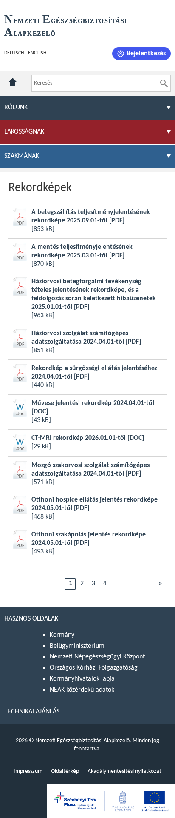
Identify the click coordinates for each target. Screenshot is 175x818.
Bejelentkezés (146, 53)
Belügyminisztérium (77, 646)
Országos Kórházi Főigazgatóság (94, 667)
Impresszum (28, 771)
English (37, 53)
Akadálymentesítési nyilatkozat (124, 771)
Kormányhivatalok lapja (82, 678)
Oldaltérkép (65, 771)
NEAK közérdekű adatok (82, 690)
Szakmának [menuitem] (21, 156)
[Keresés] (164, 83)
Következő (160, 583)
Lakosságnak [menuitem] (24, 131)
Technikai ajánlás (31, 711)
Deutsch (14, 53)
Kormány (62, 635)
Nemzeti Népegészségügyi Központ (97, 656)
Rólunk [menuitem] (16, 107)
